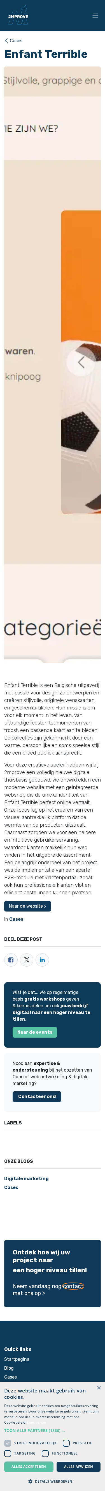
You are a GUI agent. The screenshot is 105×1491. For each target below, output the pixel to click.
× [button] (99, 1388)
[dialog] (52, 1436)
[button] (52, 1430)
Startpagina (16, 1359)
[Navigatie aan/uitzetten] (95, 15)
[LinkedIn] (42, 960)
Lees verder (36, 1422)
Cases (16, 40)
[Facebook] (11, 960)
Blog (9, 1368)
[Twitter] (26, 960)
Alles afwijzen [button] (78, 1466)
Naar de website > (27, 906)
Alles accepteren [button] (28, 1466)
